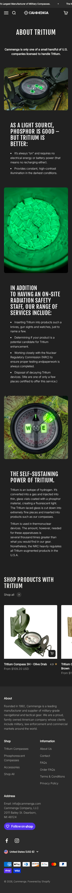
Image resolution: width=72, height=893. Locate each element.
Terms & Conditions (52, 776)
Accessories (12, 767)
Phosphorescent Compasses (14, 758)
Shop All (9, 774)
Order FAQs (47, 769)
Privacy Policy (49, 783)
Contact (45, 755)
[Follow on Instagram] (17, 840)
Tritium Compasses (16, 748)
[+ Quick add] (52, 653)
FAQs (43, 762)
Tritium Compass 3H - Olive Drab (25, 664)
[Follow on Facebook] (6, 840)
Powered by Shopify (39, 881)
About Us (46, 748)
